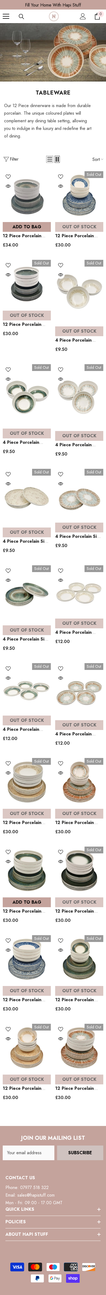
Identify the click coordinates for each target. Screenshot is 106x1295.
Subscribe (80, 1153)
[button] (49, 159)
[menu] (6, 16)
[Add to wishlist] (8, 177)
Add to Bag (27, 227)
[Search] (21, 16)
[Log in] (83, 16)
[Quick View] (8, 186)
